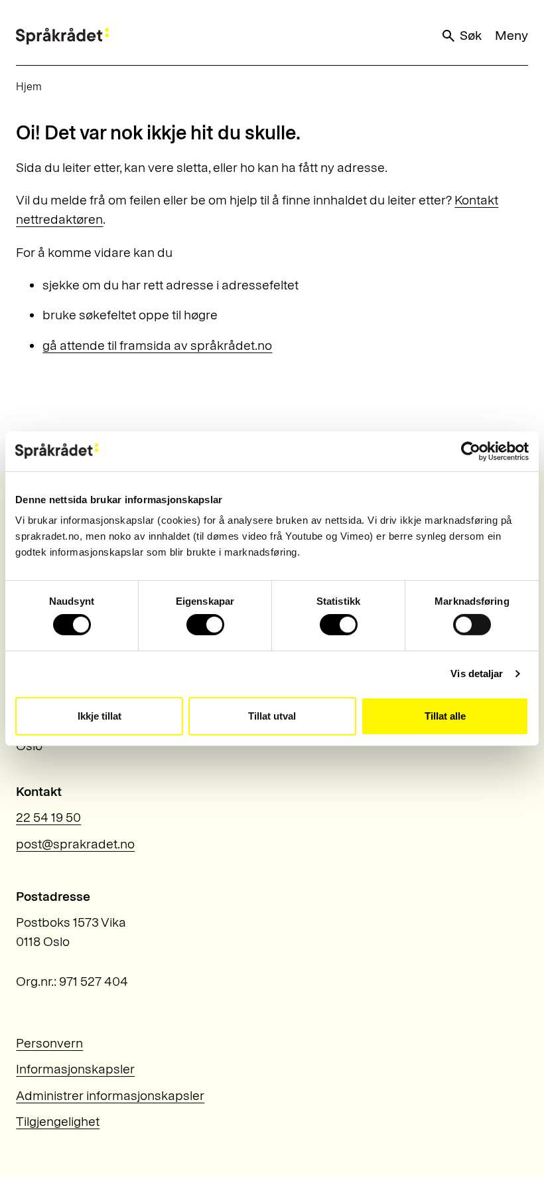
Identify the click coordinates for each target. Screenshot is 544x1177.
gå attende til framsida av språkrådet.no (157, 345)
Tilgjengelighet (58, 1121)
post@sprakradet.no (75, 844)
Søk (471, 35)
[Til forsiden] (62, 36)
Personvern (49, 1043)
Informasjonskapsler (75, 1069)
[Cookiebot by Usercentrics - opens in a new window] (471, 451)
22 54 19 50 (48, 817)
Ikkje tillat (99, 716)
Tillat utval (272, 716)
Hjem (29, 86)
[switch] (205, 624)
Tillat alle (445, 716)
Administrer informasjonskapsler (110, 1095)
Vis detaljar (476, 673)
